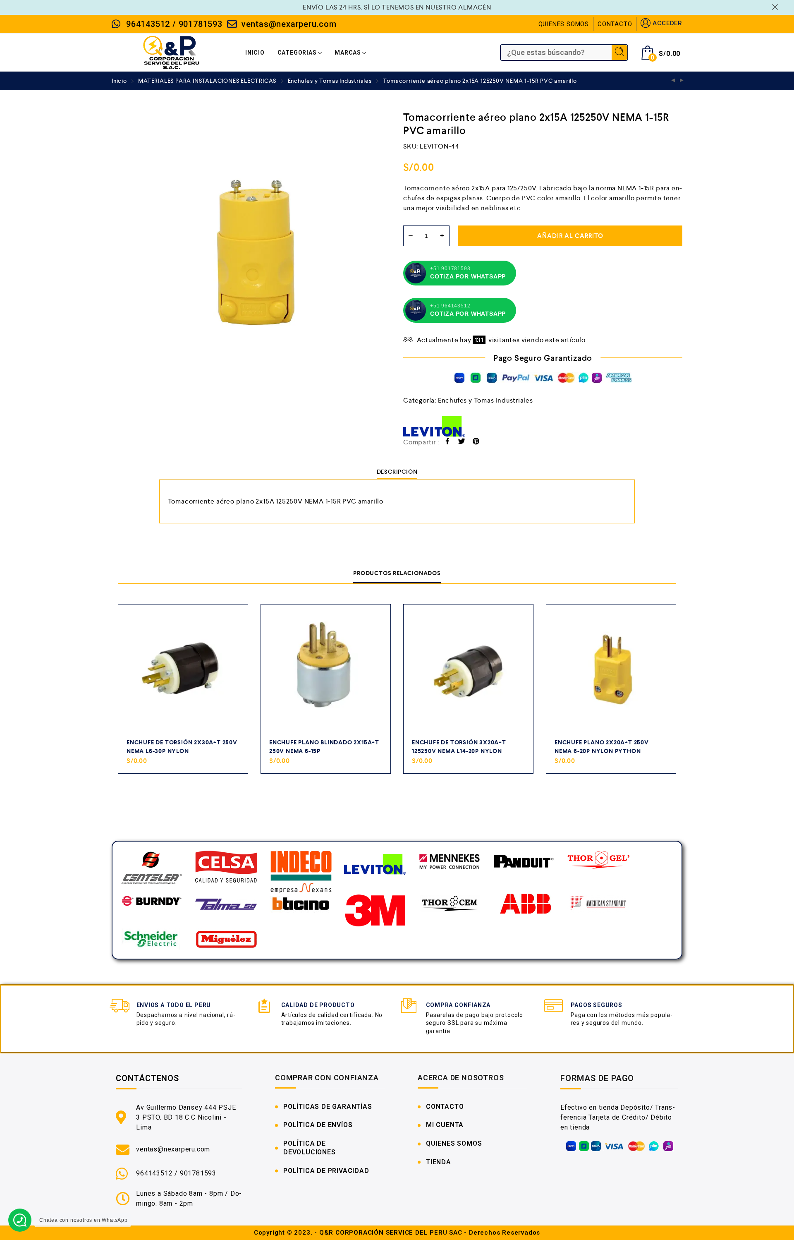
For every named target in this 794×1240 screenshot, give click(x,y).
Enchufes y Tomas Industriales (330, 80)
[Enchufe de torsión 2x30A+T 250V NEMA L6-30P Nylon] (183, 669)
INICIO (255, 52)
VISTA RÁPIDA (232, 770)
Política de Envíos (317, 1125)
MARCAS (348, 52)
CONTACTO (615, 24)
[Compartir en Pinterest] (476, 442)
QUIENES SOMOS (563, 24)
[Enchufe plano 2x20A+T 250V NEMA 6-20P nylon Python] (611, 669)
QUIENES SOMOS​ (454, 1143)
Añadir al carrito (570, 236)
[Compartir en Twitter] (461, 442)
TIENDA (438, 1162)
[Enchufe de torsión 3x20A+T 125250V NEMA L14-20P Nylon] (468, 669)
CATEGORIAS (297, 52)
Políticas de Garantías (327, 1106)
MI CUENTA (445, 1125)
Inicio (119, 80)
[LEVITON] (434, 426)
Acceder (667, 23)
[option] (251, 250)
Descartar (777, 7)
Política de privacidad (326, 1171)
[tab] (397, 471)
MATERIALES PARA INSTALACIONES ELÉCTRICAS (207, 80)
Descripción (397, 471)
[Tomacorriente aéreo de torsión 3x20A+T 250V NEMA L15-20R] (673, 81)
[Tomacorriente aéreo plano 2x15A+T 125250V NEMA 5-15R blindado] (682, 81)
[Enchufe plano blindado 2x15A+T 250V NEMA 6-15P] (325, 669)
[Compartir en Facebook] (447, 442)
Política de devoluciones (309, 1147)
